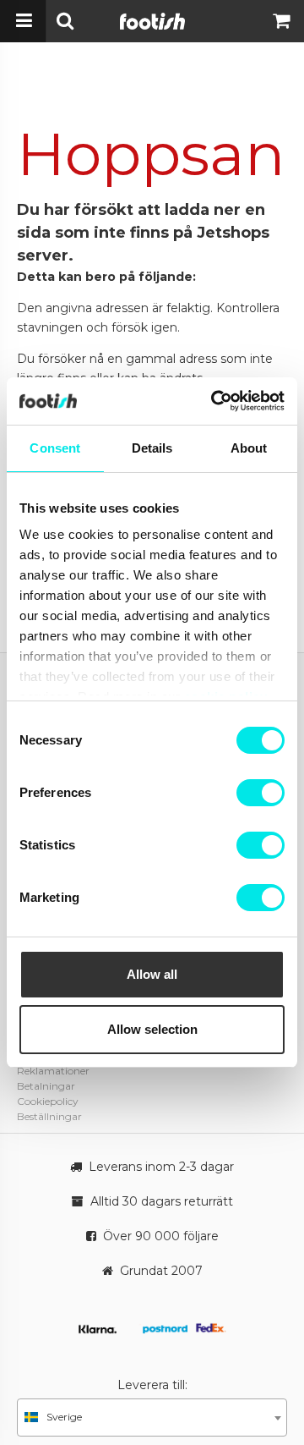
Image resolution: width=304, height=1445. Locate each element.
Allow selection (152, 1029)
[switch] (260, 792)
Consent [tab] (55, 448)
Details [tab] (152, 448)
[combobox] (152, 1417)
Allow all (152, 974)
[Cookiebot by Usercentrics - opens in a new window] (214, 401)
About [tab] (249, 448)
